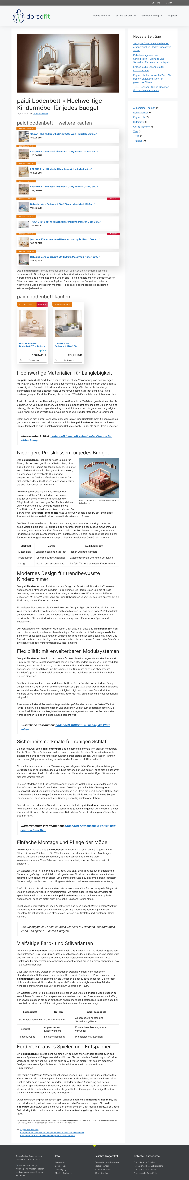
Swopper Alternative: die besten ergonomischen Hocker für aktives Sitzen (152, 47)
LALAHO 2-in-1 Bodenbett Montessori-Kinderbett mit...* (61, 169)
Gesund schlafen (124, 15)
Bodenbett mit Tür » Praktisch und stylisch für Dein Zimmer (47, 1135)
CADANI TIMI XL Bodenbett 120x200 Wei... (66, 345)
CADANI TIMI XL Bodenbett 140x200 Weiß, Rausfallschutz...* (63, 134)
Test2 (136, 136)
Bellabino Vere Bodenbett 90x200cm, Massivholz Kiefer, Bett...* (65, 256)
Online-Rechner (142, 126)
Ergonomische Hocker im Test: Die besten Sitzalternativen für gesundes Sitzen (152, 79)
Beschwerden (140, 112)
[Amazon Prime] (42, 351)
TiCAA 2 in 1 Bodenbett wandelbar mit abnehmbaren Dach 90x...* (66, 221)
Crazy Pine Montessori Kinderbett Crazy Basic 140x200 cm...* (64, 186)
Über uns (156, 3)
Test (135, 131)
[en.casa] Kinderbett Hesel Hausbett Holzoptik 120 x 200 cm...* (65, 239)
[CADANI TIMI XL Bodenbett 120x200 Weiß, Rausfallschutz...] (68, 323)
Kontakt (168, 3)
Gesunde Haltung (150, 15)
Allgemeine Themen (29, 1129)
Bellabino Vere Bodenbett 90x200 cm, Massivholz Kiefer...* (62, 204)
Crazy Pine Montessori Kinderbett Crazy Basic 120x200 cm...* (64, 151)
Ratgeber (172, 15)
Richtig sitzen (100, 15)
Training (137, 140)
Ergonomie (139, 117)
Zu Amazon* (34, 360)
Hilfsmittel (138, 122)
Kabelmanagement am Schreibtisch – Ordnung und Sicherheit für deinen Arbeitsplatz (151, 59)
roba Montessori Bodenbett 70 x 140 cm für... (32, 345)
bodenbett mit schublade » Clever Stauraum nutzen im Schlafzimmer (52, 1132)
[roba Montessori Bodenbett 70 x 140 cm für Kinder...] (32, 323)
